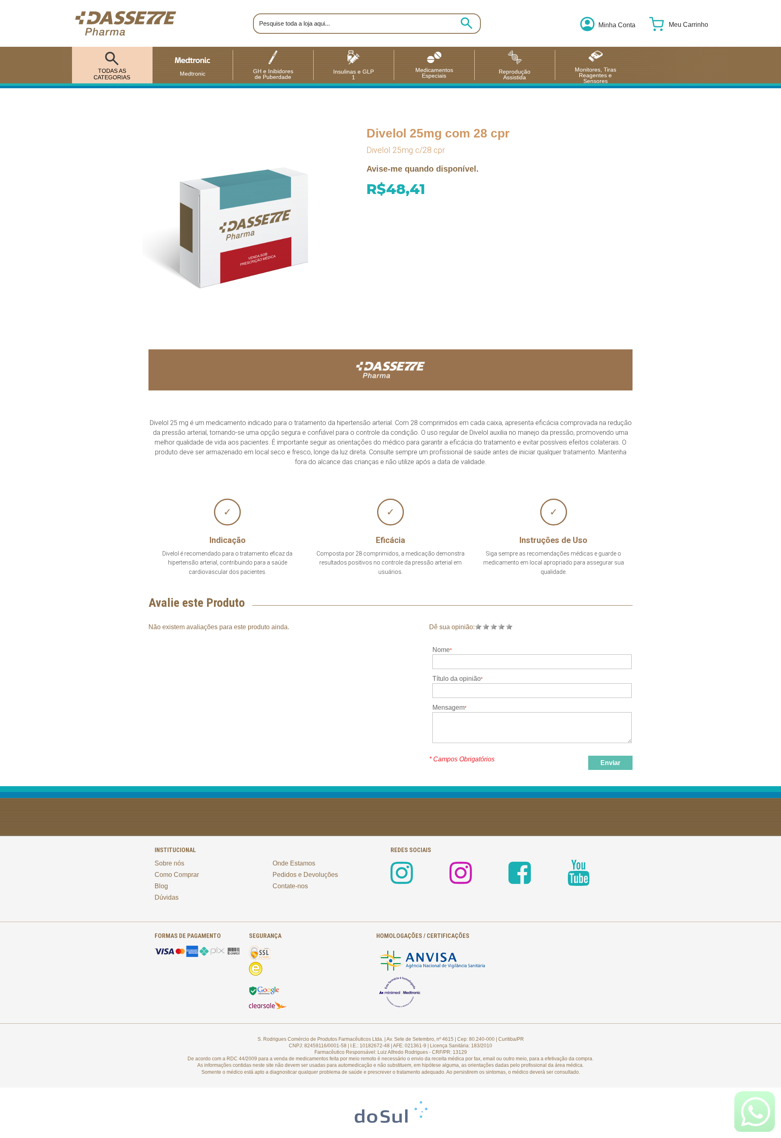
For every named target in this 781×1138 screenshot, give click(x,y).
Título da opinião (456, 678)
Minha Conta (616, 25)
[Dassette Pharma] (125, 23)
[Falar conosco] (754, 1111)
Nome (441, 649)
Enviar (610, 762)
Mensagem (448, 707)
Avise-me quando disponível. (423, 168)
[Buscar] (466, 23)
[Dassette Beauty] (460, 879)
